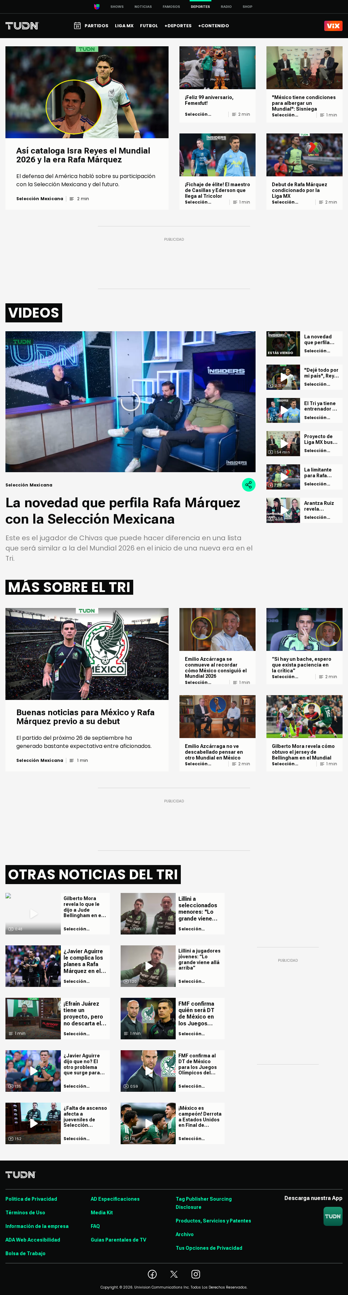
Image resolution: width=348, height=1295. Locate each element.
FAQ (95, 1226)
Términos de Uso (25, 1212)
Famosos (171, 7)
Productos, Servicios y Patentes (213, 1221)
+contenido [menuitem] (213, 26)
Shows (117, 7)
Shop (248, 7)
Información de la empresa (37, 1226)
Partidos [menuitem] (96, 26)
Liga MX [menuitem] (124, 26)
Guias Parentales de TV (118, 1240)
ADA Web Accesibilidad (32, 1240)
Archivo (185, 1234)
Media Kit (102, 1212)
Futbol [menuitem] (149, 26)
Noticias (143, 7)
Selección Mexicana (39, 199)
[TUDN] (22, 26)
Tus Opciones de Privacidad (209, 1248)
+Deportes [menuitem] (178, 26)
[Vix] (333, 26)
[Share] (249, 485)
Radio (226, 7)
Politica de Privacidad (31, 1199)
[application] (130, 401)
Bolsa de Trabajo (25, 1253)
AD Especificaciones (115, 1199)
